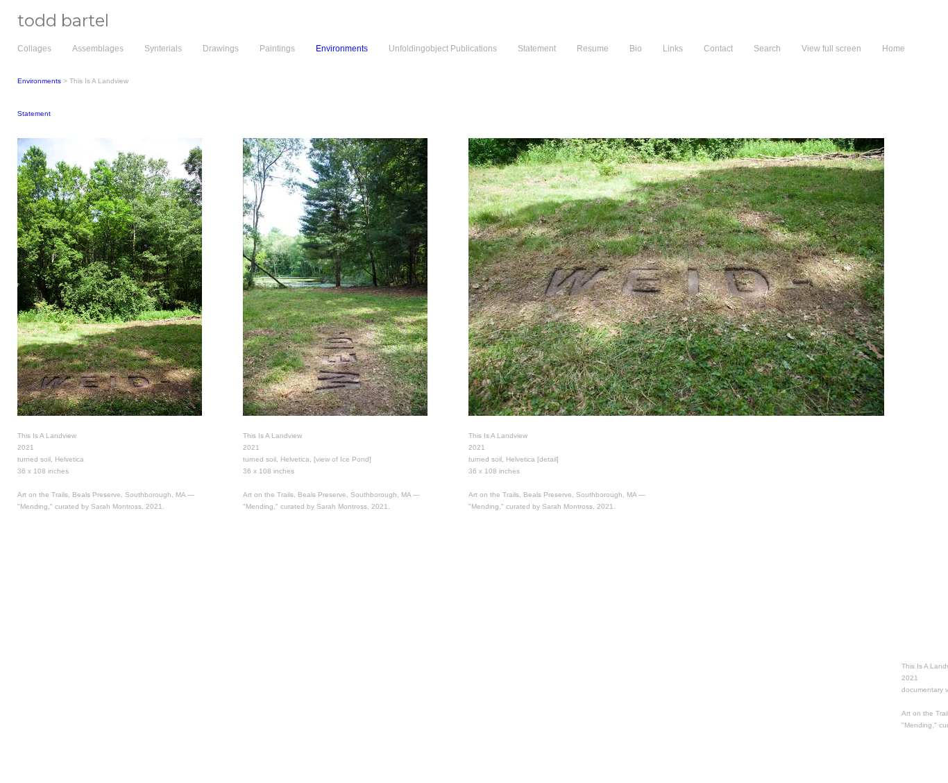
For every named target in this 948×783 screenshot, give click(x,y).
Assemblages (98, 48)
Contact (718, 48)
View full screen (831, 48)
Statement (537, 48)
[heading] (54, 23)
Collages (34, 48)
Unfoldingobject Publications (443, 48)
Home (893, 48)
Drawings (221, 48)
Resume (593, 48)
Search (767, 48)
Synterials (163, 48)
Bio (635, 48)
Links (673, 48)
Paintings (277, 48)
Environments (342, 48)
